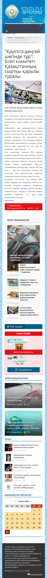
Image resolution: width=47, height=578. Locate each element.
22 (34, 523)
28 (28, 527)
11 (12, 519)
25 (12, 527)
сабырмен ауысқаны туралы (23, 188)
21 (28, 523)
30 (39, 527)
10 (7, 519)
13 (22, 519)
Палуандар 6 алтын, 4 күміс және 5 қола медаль (26, 466)
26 (17, 527)
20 (22, 523)
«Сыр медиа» (20, 571)
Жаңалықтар (15, 205)
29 (34, 527)
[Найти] (40, 25)
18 (12, 523)
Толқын (23, 11)
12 (17, 519)
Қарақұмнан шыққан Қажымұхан (23, 456)
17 (7, 523)
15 (34, 519)
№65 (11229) (23, 352)
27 (22, 527)
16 (39, 519)
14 (28, 519)
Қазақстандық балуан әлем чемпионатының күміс (26, 446)
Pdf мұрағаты (25, 370)
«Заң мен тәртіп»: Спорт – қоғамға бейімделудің (25, 486)
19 (17, 523)
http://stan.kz (9, 200)
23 (39, 523)
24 (7, 527)
